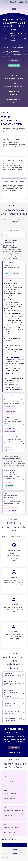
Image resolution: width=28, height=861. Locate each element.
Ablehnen (14, 849)
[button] (14, 8)
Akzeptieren (14, 845)
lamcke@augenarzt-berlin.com (13, 810)
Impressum (25, 857)
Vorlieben (14, 853)
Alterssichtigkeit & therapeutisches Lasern (12, 234)
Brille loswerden (14, 230)
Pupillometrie (19, 390)
